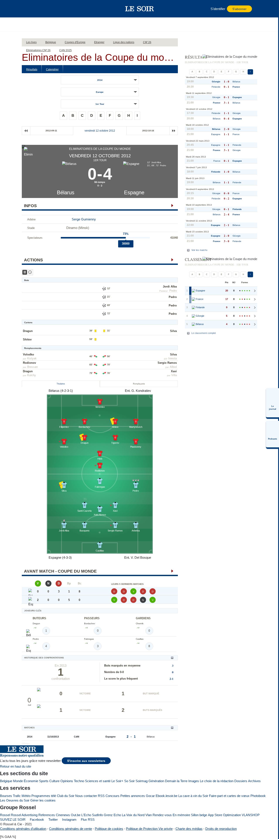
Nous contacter (86, 796)
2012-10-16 (148, 130)
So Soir (129, 781)
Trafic (17, 796)
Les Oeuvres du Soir (14, 800)
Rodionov (29, 362)
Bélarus (65, 192)
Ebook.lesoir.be (166, 796)
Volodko (28, 354)
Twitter (53, 819)
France (236, 87)
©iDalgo (26, 743)
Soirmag (142, 781)
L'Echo (86, 815)
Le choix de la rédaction (216, 781)
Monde (18, 781)
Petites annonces (132, 796)
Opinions (66, 781)
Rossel (5, 815)
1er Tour (99, 104)
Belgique (6, 781)
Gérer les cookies (43, 800)
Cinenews (63, 815)
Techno (79, 781)
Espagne (134, 192)
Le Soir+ (117, 781)
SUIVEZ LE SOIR (13, 819)
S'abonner (239, 9)
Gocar (150, 796)
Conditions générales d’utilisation (23, 829)
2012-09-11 (51, 130)
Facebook (36, 819)
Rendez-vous (162, 815)
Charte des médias (188, 829)
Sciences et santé (98, 781)
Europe (100, 92)
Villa (174, 375)
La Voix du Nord (133, 815)
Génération (156, 781)
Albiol (173, 367)
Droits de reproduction (221, 829)
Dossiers (240, 781)
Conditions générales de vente (70, 829)
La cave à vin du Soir (193, 796)
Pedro (173, 290)
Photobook (258, 796)
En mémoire (181, 815)
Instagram (69, 819)
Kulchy (31, 375)
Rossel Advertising (24, 815)
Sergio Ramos (167, 362)
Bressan (32, 367)
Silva (173, 331)
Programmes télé (43, 796)
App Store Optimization (224, 815)
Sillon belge (199, 815)
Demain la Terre (176, 781)
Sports (43, 781)
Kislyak (32, 358)
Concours (112, 796)
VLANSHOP (251, 815)
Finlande (216, 87)
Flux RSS (87, 819)
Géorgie (216, 81)
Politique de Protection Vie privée (149, 829)
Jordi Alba (170, 286)
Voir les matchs (199, 250)
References (46, 815)
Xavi (174, 371)
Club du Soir (65, 796)
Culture (54, 781)
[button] (32, 8)
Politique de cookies (109, 829)
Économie (31, 781)
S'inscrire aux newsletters (86, 761)
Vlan (148, 815)
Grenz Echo (112, 815)
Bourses (6, 796)
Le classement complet (203, 333)
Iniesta (172, 358)
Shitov (27, 339)
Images (193, 781)
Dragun (28, 331)
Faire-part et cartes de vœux (229, 796)
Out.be (75, 815)
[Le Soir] (139, 8)
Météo (26, 796)
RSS (101, 796)
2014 (99, 80)
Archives (254, 781)
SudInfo (97, 815)
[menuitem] (272, 402)
